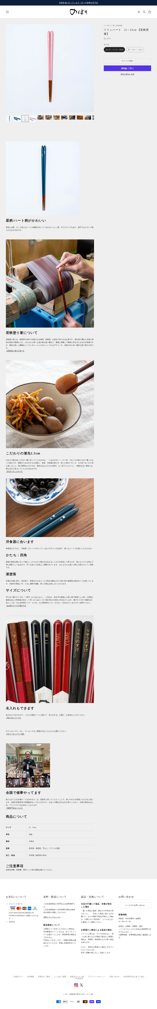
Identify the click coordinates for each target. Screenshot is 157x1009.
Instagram (76, 985)
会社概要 (30, 977)
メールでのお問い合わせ (135, 905)
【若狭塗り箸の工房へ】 (15, 351)
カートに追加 (127, 61)
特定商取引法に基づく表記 (134, 977)
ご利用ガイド (18, 977)
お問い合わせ (114, 977)
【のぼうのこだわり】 (14, 471)
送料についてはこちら (52, 917)
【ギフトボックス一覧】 (15, 734)
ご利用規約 (78, 978)
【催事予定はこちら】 (14, 808)
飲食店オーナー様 (77, 977)
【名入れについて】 (13, 718)
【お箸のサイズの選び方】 (16, 606)
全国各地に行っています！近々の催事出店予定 (78, 3)
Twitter (81, 985)
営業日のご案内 (44, 977)
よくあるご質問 (60, 977)
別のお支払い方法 (127, 74)
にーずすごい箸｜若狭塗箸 (113, 25)
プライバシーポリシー (96, 977)
